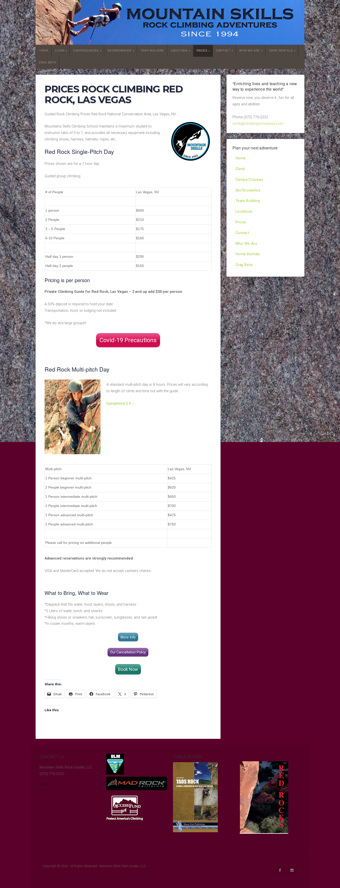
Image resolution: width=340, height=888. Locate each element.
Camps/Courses (86, 50)
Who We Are (249, 50)
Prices (202, 50)
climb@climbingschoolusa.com (257, 124)
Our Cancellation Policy (128, 652)
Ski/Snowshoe (119, 50)
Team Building (152, 50)
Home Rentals (281, 50)
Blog (43, 784)
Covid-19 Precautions (128, 340)
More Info (128, 636)
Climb (59, 50)
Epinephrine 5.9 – (121, 403)
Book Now (128, 669)
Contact (223, 50)
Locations (179, 50)
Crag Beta (47, 62)
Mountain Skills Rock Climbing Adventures (170, 22)
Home (44, 50)
